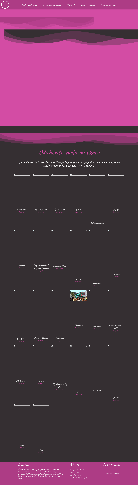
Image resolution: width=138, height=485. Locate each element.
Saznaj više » (22, 212)
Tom (78, 391)
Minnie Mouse (41, 209)
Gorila (78, 209)
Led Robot (97, 326)
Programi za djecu (52, 5)
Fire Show (41, 380)
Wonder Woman (41, 338)
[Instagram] (134, 4)
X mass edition (108, 5)
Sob (40, 450)
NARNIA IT (116, 473)
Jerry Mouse (97, 390)
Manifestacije (88, 5)
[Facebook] (130, 4)
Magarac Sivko (59, 265)
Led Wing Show (22, 380)
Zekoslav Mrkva (97, 223)
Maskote (71, 5)
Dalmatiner (59, 209)
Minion (22, 265)
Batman (115, 274)
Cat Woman (22, 338)
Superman (60, 338)
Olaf (22, 444)
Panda (116, 397)
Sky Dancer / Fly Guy (59, 386)
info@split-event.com (82, 477)
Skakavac (78, 325)
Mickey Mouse (22, 209)
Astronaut (97, 283)
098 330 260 (78, 475)
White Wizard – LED (116, 327)
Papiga (116, 209)
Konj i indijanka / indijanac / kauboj (40, 267)
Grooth (78, 278)
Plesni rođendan (29, 5)
